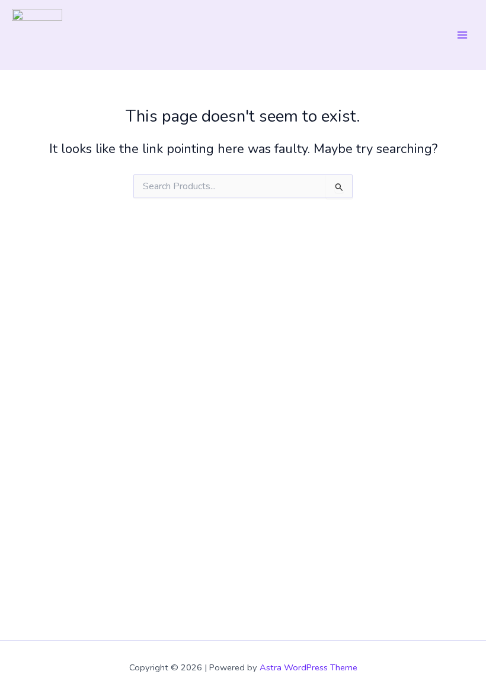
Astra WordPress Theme (308, 667)
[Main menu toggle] (462, 35)
